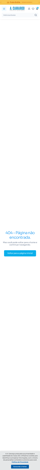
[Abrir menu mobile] (4, 8)
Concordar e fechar (20, 467)
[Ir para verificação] (29, 8)
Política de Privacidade (20, 462)
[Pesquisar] (35, 15)
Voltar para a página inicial (20, 253)
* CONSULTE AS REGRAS (26, 2)
